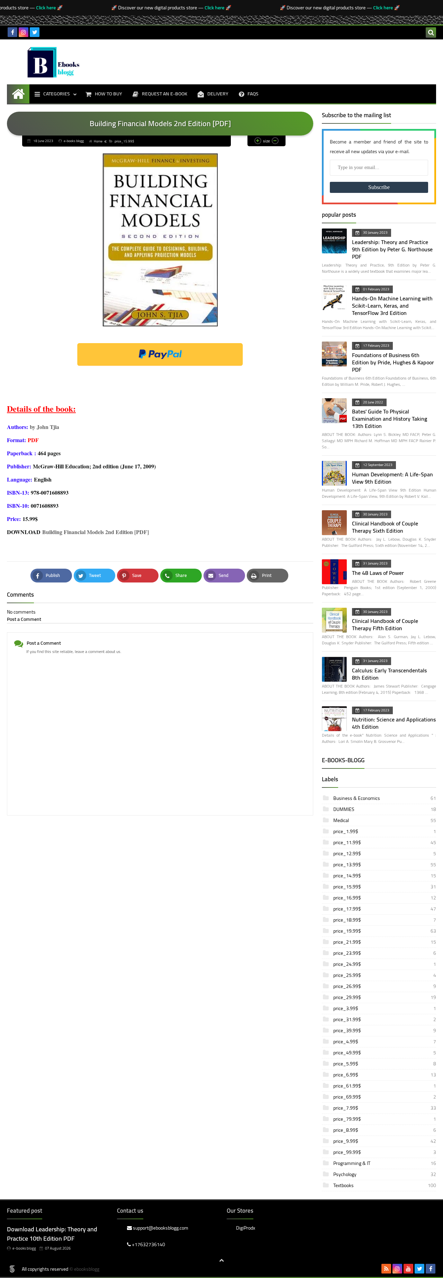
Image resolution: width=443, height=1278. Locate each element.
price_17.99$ (384, 908)
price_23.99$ (384, 953)
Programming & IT (384, 1163)
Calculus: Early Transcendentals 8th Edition (389, 674)
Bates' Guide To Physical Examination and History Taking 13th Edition (389, 418)
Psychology (384, 1174)
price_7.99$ (384, 1107)
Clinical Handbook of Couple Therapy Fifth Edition (385, 624)
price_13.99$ (384, 864)
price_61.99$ (384, 1085)
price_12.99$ (384, 853)
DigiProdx (245, 1228)
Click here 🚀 (39, 7)
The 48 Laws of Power (378, 573)
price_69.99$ (384, 1096)
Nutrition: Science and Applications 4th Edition (394, 723)
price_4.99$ (384, 1041)
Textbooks (384, 1185)
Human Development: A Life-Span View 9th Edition (392, 478)
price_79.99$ (384, 1118)
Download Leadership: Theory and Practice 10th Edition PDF (52, 1233)
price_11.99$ (384, 842)
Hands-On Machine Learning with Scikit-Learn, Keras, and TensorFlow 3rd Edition (392, 305)
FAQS (253, 93)
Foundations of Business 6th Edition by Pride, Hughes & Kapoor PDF (393, 362)
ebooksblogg (86, 1269)
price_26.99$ (384, 986)
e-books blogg (24, 1248)
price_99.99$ (384, 1152)
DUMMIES (384, 809)
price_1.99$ (384, 831)
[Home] (18, 93)
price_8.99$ (384, 1130)
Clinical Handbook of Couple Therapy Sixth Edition (385, 527)
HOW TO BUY (108, 93)
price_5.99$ (384, 1063)
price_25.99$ (384, 975)
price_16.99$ (384, 897)
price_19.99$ (384, 930)
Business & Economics (384, 798)
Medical (384, 820)
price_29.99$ (384, 997)
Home (98, 141)
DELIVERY (217, 93)
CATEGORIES (56, 93)
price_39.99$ (384, 1030)
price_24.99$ (384, 964)
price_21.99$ (384, 941)
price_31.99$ (384, 1019)
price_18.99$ (384, 919)
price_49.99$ (384, 1052)
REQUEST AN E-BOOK (164, 93)
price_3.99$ (384, 1008)
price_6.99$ (384, 1074)
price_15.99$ (124, 141)
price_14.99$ (384, 875)
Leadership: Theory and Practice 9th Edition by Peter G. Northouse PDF (392, 249)
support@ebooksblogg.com (160, 1228)
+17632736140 (148, 1244)
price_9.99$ (384, 1141)
